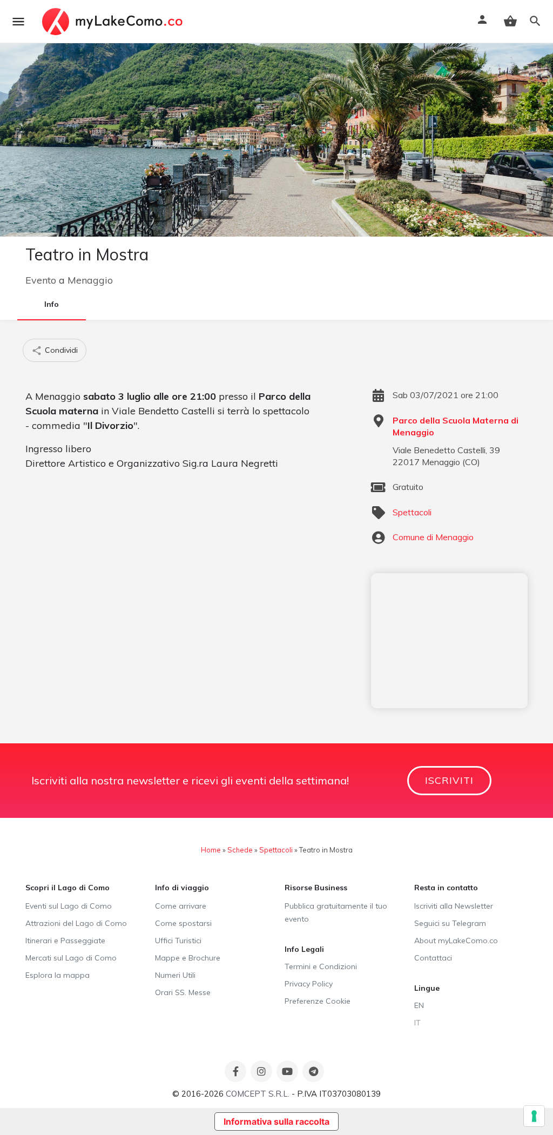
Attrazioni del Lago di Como (76, 923)
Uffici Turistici (178, 940)
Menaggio (90, 280)
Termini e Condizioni (321, 966)
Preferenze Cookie (317, 1001)
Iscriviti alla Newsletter (453, 906)
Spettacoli (412, 512)
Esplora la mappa (57, 975)
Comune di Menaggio (433, 537)
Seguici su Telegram (450, 923)
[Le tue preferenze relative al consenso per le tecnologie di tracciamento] (534, 1116)
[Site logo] (113, 21)
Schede (240, 849)
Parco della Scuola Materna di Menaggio (455, 426)
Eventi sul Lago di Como (68, 906)
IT (417, 1022)
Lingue (427, 988)
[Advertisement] (449, 640)
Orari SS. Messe (183, 992)
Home (211, 849)
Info (51, 304)
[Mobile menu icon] (18, 21)
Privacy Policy (309, 984)
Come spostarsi (183, 923)
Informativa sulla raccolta (276, 1121)
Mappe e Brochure (187, 958)
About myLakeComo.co (456, 940)
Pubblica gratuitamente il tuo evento (336, 912)
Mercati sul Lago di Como (71, 958)
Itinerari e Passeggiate (65, 940)
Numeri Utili (175, 975)
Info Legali (304, 949)
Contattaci (433, 958)
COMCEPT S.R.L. (257, 1094)
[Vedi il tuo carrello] (510, 21)
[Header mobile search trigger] (535, 21)
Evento (40, 280)
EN (419, 1005)
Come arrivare (180, 906)
